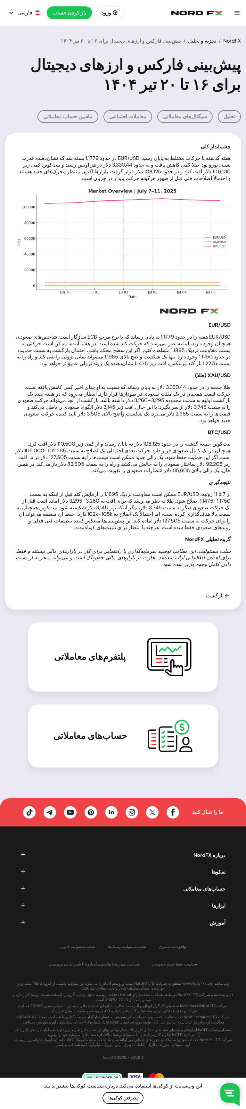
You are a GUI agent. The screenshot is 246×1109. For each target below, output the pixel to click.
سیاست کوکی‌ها (87, 1085)
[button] (237, 13)
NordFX (232, 40)
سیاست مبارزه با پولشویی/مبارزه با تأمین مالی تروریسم (94, 964)
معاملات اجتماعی (127, 116)
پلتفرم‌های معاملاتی (90, 656)
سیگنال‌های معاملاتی (185, 116)
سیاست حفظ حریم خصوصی (174, 964)
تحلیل (229, 116)
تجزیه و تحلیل (202, 40)
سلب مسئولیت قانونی (77, 946)
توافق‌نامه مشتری (173, 946)
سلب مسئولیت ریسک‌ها (127, 946)
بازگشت (215, 596)
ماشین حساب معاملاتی (68, 116)
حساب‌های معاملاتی (90, 736)
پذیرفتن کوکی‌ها (123, 1098)
